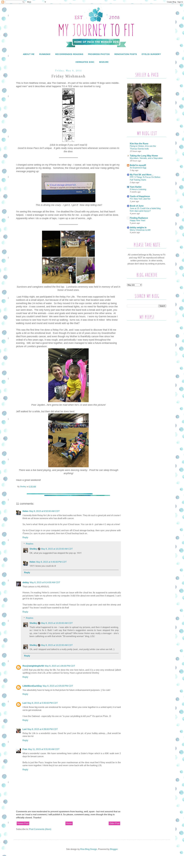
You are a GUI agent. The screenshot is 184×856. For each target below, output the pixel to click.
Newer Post (23, 823)
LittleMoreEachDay (32, 686)
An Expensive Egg (138, 168)
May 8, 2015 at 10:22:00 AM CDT (57, 645)
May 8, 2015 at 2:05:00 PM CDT (58, 686)
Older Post (114, 823)
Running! (45, 54)
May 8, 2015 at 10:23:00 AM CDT (57, 549)
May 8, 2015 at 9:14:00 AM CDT (45, 582)
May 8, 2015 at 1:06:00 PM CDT (60, 666)
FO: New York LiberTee (140, 199)
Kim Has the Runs (139, 143)
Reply (25, 537)
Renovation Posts (125, 54)
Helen (25, 511)
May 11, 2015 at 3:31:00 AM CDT (44, 749)
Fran (24, 749)
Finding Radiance (139, 218)
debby (25, 582)
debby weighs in (138, 227)
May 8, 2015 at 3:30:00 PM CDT (42, 703)
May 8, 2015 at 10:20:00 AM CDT (57, 623)
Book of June (137, 206)
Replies (29, 544)
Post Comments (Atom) (40, 829)
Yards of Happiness (140, 196)
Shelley (33, 549)
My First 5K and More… (142, 175)
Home (69, 823)
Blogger (113, 849)
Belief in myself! (138, 165)
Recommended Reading (69, 54)
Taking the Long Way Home (144, 156)
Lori (24, 703)
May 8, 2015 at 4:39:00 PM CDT (42, 729)
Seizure (104, 62)
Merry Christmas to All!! (140, 230)
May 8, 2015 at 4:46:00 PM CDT (51, 562)
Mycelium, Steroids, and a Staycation (146, 158)
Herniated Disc (85, 62)
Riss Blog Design (88, 849)
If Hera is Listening (138, 189)
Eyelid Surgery (151, 54)
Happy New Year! (137, 220)
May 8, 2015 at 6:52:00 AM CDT (44, 511)
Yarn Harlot (135, 187)
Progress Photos (99, 54)
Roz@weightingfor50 (33, 666)
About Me (28, 54)
